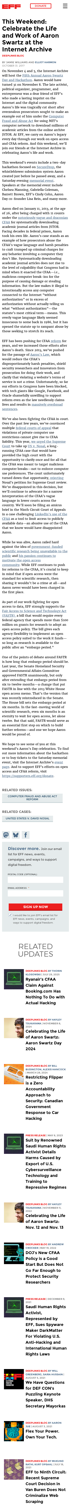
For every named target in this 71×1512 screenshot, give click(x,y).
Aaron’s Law (39, 354)
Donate (40, 5)
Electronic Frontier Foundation (12, 6)
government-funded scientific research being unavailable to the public (35, 551)
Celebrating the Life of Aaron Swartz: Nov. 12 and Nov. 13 (45, 1221)
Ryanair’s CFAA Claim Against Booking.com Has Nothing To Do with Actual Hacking (45, 991)
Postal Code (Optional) (22, 874)
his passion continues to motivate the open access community (29, 560)
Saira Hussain (53, 1374)
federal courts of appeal (33, 428)
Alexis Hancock (54, 1069)
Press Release (36, 1135)
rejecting (57, 478)
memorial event (42, 180)
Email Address (17, 887)
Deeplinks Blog (37, 970)
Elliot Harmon (45, 62)
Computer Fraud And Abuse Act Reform (32, 798)
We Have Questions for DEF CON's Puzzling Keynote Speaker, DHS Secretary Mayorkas (46, 1394)
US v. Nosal (36, 446)
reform (56, 341)
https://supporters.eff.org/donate (27, 776)
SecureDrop (45, 167)
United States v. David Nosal (27, 818)
